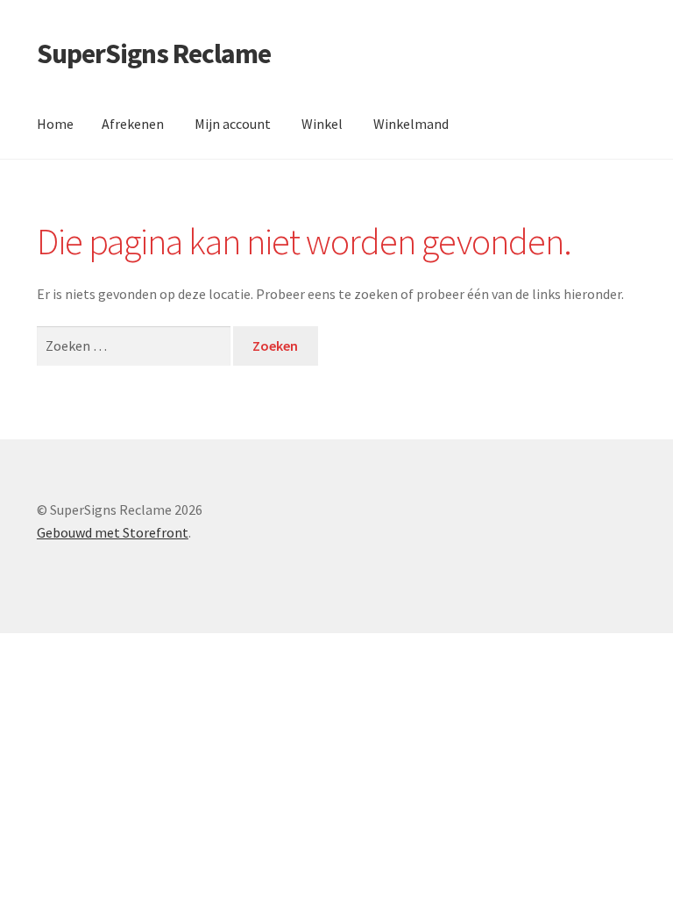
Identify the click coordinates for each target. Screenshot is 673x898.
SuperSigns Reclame (154, 53)
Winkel (322, 123)
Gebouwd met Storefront (112, 532)
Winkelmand (411, 123)
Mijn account (233, 123)
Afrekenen (133, 123)
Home (55, 123)
